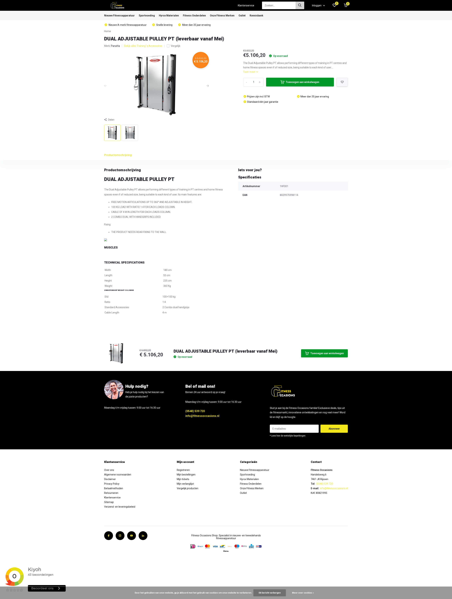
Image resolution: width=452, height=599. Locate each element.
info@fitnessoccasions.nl (202, 416)
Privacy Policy (111, 483)
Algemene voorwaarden (117, 474)
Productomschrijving (118, 155)
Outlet (242, 15)
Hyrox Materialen (169, 15)
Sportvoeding (147, 15)
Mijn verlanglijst (185, 483)
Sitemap (109, 502)
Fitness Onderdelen (194, 15)
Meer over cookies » (303, 593)
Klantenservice (246, 5)
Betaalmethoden (113, 488)
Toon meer (249, 71)
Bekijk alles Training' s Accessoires (143, 45)
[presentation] (105, 86)
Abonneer (334, 428)
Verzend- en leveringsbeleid (119, 506)
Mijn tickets (183, 479)
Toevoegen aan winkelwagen (302, 82)
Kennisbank (256, 15)
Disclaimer (110, 479)
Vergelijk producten (187, 488)
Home (107, 31)
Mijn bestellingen (186, 474)
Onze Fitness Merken (222, 15)
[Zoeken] (300, 5)
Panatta (115, 45)
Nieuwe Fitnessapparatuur (119, 15)
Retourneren (111, 493)
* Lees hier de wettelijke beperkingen (287, 436)
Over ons (109, 470)
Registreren (183, 470)
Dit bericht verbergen (270, 593)
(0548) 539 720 (195, 411)
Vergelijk (175, 45)
